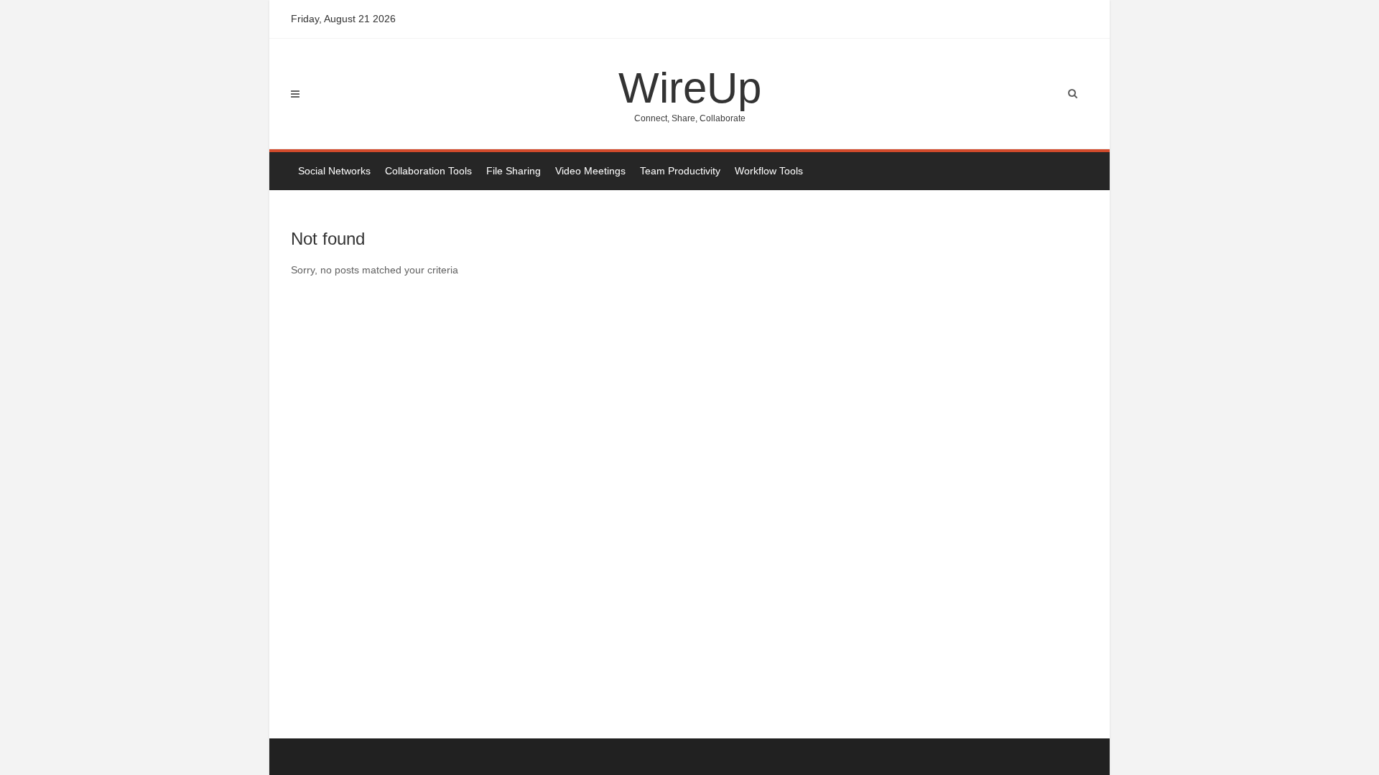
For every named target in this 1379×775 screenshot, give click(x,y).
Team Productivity (680, 171)
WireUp (689, 93)
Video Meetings (590, 171)
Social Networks (334, 171)
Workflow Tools (769, 171)
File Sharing (513, 171)
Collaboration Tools (428, 171)
